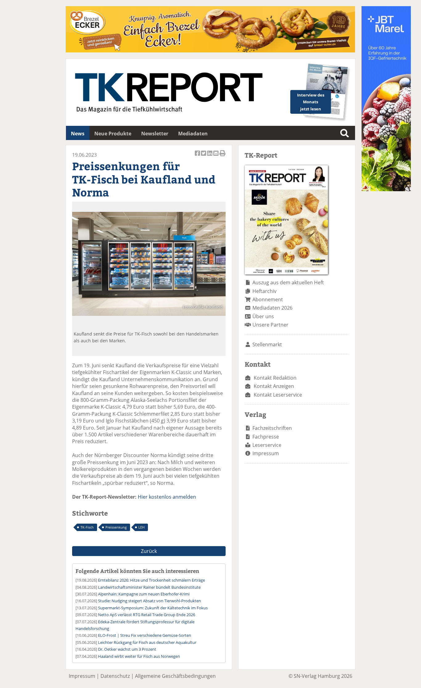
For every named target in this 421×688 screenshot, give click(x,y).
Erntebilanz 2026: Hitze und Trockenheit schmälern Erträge (151, 580)
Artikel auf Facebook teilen (198, 156)
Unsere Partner (270, 324)
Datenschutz (115, 676)
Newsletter (154, 133)
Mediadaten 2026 (272, 307)
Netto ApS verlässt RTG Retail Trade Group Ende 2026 (146, 614)
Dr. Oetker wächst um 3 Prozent (127, 649)
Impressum (265, 453)
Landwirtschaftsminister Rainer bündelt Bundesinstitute (149, 587)
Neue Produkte (112, 133)
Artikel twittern (204, 156)
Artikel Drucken (222, 156)
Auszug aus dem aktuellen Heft (288, 282)
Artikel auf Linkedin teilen (210, 156)
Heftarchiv (264, 291)
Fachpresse (265, 436)
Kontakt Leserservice (278, 394)
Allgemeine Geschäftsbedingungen (175, 676)
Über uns (263, 316)
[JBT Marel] (386, 189)
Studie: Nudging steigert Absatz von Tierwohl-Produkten (149, 601)
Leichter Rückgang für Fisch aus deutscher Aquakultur (147, 642)
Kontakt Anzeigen (274, 386)
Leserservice (266, 445)
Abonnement (267, 299)
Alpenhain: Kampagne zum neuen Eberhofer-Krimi (144, 594)
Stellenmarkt (267, 344)
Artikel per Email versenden (216, 156)
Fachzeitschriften (272, 428)
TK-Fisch (87, 527)
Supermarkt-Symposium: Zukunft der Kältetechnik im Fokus (153, 608)
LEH (141, 527)
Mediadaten (193, 133)
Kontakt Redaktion (275, 377)
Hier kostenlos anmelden (167, 496)
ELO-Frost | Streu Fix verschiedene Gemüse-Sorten (144, 635)
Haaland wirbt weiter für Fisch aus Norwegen (139, 656)
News (77, 133)
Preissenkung (116, 527)
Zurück (149, 551)
